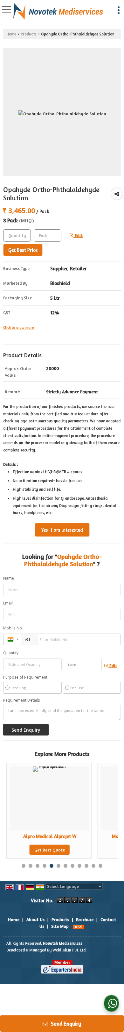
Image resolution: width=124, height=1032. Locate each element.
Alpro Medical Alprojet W (49, 836)
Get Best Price (23, 250)
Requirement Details (21, 700)
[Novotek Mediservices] (58, 11)
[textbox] (47, 235)
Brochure (84, 919)
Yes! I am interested (62, 530)
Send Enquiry (65, 1023)
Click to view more (18, 327)
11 (93, 866)
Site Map (60, 926)
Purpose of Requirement (25, 677)
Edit (78, 235)
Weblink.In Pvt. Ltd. (69, 950)
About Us (35, 919)
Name (8, 578)
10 (86, 866)
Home (11, 34)
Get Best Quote (49, 849)
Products (29, 34)
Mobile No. (13, 628)
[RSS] (79, 926)
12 (100, 866)
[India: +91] (12, 639)
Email (8, 603)
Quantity (10, 653)
